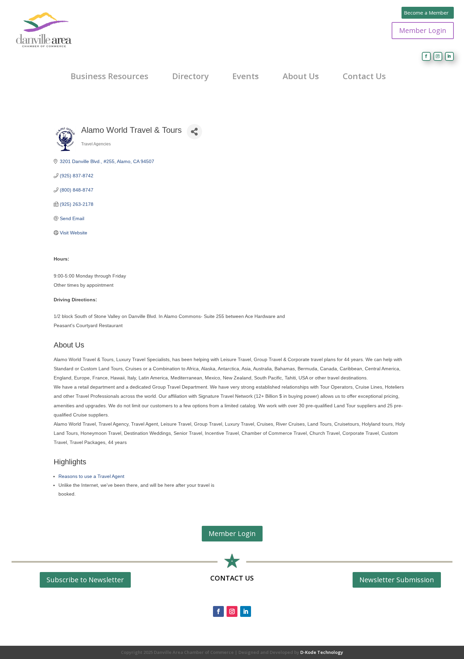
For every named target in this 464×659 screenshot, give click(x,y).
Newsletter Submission (396, 579)
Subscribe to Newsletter (85, 579)
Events (245, 76)
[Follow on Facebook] (426, 56)
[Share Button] (194, 131)
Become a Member (426, 12)
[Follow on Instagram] (437, 56)
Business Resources (109, 76)
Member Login (422, 30)
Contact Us (364, 76)
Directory (190, 76)
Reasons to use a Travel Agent (91, 476)
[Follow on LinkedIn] (449, 56)
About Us (301, 76)
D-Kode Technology (321, 652)
